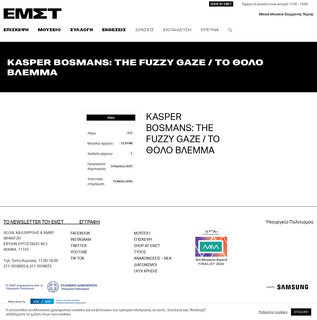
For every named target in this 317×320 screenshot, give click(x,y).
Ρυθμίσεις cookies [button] (273, 312)
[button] (230, 29)
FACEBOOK (80, 233)
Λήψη (111, 117)
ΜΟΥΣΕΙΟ (49, 29)
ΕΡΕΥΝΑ (210, 29)
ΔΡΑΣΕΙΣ (144, 29)
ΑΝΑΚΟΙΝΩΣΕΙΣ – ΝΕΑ (152, 258)
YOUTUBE (79, 251)
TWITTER (79, 245)
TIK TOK (77, 258)
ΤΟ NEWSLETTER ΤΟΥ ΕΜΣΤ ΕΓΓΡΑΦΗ (51, 222)
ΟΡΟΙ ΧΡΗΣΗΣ (146, 270)
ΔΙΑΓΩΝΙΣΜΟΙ (145, 264)
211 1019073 (40, 266)
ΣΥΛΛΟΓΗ (81, 29)
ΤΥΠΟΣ (140, 251)
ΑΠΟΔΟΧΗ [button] (301, 312)
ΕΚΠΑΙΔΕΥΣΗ (177, 29)
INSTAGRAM (81, 239)
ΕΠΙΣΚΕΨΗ (16, 29)
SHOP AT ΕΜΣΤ (221, 4)
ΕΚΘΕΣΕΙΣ (114, 29)
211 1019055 (14, 266)
